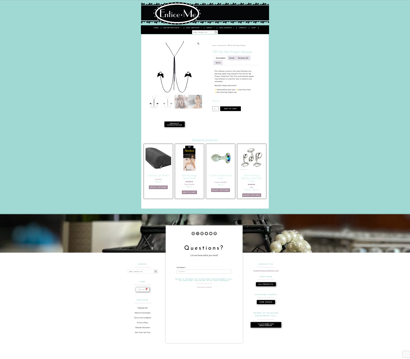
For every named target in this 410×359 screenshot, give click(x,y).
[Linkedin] (215, 233)
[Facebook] (202, 233)
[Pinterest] (193, 233)
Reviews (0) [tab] (243, 58)
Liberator (158, 179)
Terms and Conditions (142, 318)
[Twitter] (206, 233)
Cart (253, 28)
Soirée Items (222, 45)
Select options (158, 187)
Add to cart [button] (189, 192)
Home (156, 28)
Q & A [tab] (218, 63)
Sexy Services (192, 28)
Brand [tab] (231, 58)
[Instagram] (197, 233)
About (209, 28)
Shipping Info (143, 308)
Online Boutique (171, 28)
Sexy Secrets (225, 28)
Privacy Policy (142, 323)
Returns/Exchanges (143, 313)
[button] (198, 44)
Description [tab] (221, 58)
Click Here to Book (204, 287)
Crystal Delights (220, 182)
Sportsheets (189, 184)
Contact (243, 28)
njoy (251, 187)
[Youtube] (210, 233)
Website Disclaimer (142, 328)
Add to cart (230, 109)
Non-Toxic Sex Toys (142, 332)
